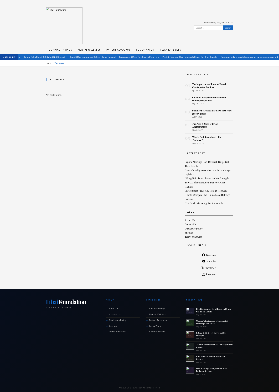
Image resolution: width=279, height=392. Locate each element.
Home (48, 63)
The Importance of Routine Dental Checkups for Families (209, 85)
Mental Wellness (89, 49)
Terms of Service (193, 236)
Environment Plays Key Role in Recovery (134, 57)
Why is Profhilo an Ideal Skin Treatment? (206, 138)
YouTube (211, 261)
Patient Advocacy (118, 49)
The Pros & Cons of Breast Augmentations (205, 125)
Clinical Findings (60, 49)
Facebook (211, 255)
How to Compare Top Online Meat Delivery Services (211, 370)
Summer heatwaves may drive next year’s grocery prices (212, 112)
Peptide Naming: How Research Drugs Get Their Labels (185, 57)
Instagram (211, 274)
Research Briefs (170, 49)
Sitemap (189, 232)
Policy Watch (145, 49)
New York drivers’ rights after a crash (204, 203)
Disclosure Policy (194, 228)
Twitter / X (211, 267)
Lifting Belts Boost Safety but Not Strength (41, 57)
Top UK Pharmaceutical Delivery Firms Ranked (88, 57)
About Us (190, 220)
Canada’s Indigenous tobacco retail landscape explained (244, 57)
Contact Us (190, 224)
